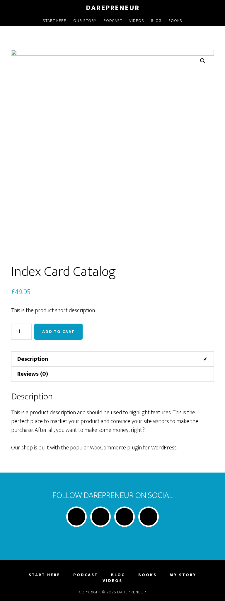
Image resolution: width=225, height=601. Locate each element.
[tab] (112, 358)
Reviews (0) (32, 374)
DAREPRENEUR (112, 8)
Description (32, 359)
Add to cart (58, 331)
